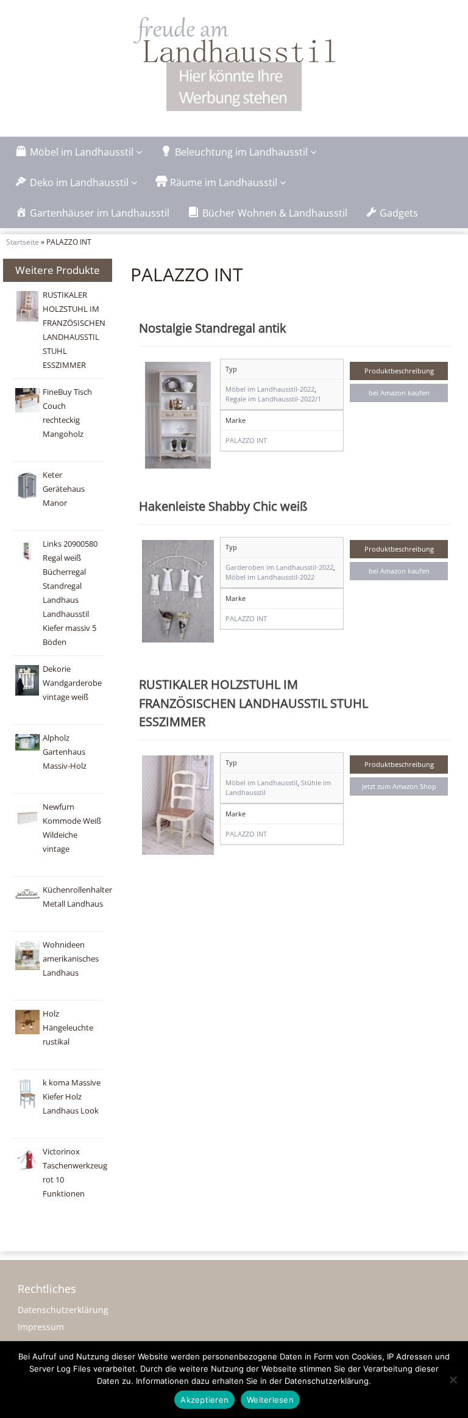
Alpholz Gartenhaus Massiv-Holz (65, 752)
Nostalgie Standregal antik (212, 327)
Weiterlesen (270, 1400)
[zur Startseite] (234, 39)
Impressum (41, 1327)
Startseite (22, 242)
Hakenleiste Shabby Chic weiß (223, 505)
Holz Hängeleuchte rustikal (68, 1028)
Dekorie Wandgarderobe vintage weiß (72, 683)
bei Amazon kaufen (399, 392)
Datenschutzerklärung (63, 1309)
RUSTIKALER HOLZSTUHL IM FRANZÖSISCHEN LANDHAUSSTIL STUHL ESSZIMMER (253, 702)
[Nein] (453, 1379)
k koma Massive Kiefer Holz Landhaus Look (72, 1097)
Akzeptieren (204, 1400)
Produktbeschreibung (399, 370)
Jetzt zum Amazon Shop (399, 786)
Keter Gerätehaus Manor (64, 489)
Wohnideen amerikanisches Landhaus (71, 959)
